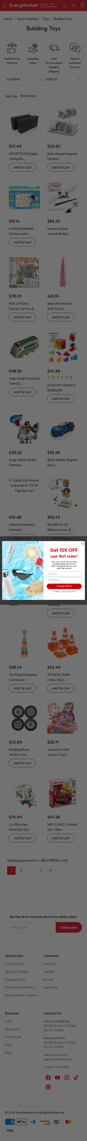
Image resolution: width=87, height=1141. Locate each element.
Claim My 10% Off (64, 586)
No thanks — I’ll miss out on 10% (64, 592)
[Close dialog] (82, 543)
